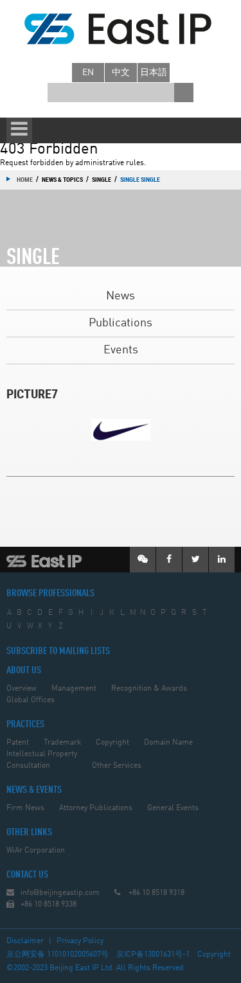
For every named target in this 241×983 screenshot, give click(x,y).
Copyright (112, 743)
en (88, 72)
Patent (17, 743)
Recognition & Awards (149, 689)
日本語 (153, 72)
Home (25, 179)
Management (73, 689)
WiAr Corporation (35, 851)
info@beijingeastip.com (60, 893)
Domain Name (168, 743)
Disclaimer (25, 941)
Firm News (25, 808)
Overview (21, 689)
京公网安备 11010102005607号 (57, 955)
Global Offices (30, 700)
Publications (120, 323)
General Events (173, 808)
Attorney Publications (95, 808)
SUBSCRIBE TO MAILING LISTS (58, 651)
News (120, 296)
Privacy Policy (80, 941)
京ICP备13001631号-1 (153, 955)
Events (120, 350)
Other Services (116, 766)
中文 (121, 72)
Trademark (62, 743)
